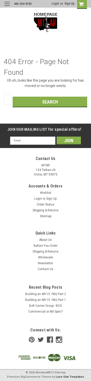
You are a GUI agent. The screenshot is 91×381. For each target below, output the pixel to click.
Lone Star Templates (70, 376)
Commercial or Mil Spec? (45, 311)
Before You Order (46, 245)
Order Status (45, 204)
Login (55, 3)
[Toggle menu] (7, 7)
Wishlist (45, 193)
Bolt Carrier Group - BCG (45, 305)
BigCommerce (30, 376)
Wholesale (45, 257)
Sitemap (45, 216)
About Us (45, 240)
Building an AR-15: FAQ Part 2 (45, 294)
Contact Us (45, 269)
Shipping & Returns (46, 210)
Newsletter (45, 263)
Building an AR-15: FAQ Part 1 (45, 300)
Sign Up (69, 3)
